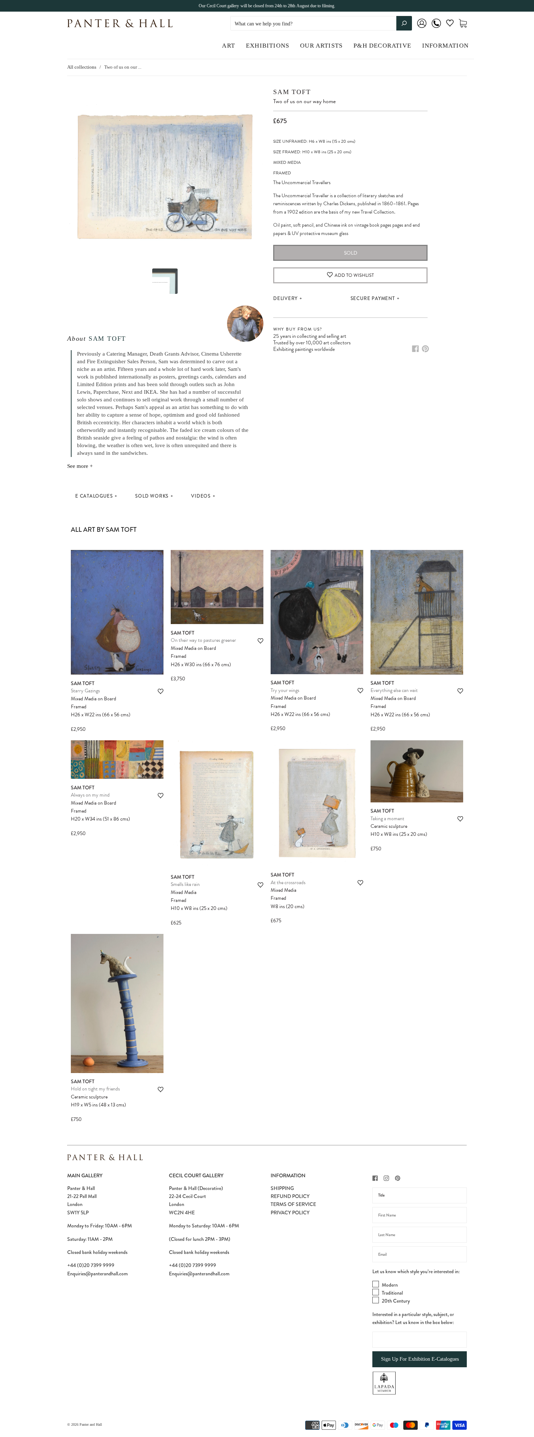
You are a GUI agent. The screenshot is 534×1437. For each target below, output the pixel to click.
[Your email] (419, 1254)
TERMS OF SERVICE (293, 1204)
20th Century (396, 1300)
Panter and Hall (91, 1424)
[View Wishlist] (450, 24)
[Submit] (404, 23)
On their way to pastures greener (203, 640)
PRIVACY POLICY (290, 1212)
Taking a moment (387, 818)
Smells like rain (185, 884)
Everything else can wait (394, 690)
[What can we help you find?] (321, 24)
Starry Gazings (85, 691)
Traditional (392, 1292)
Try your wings (285, 690)
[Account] (421, 28)
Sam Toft (107, 338)
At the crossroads (288, 882)
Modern (390, 1284)
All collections (81, 67)
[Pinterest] (425, 348)
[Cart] (463, 23)
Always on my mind (90, 795)
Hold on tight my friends (95, 1089)
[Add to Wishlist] (160, 691)
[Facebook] (415, 348)
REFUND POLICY (290, 1196)
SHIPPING (282, 1188)
